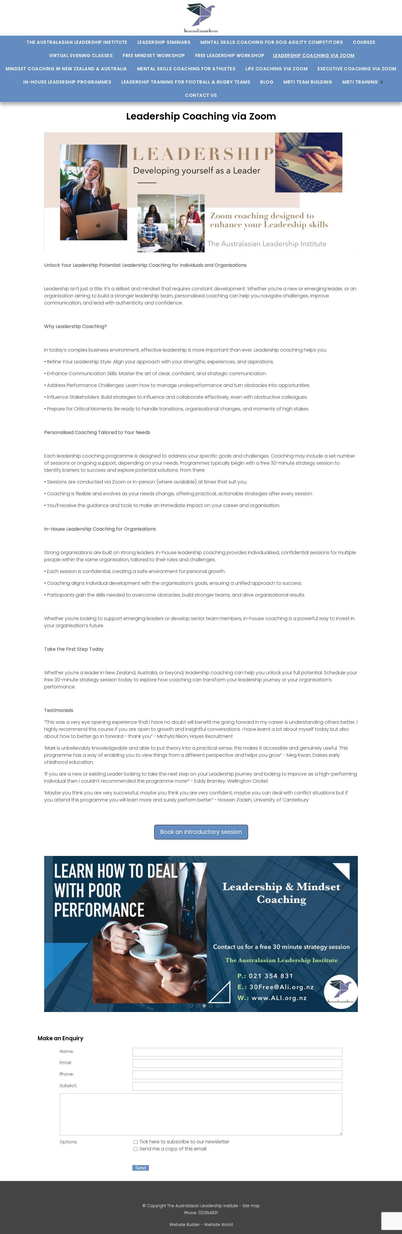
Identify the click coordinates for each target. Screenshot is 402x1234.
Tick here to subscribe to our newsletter (183, 1141)
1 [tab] (191, 1005)
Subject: (68, 1086)
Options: (69, 1142)
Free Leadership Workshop (230, 55)
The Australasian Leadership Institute (76, 42)
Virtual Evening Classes (81, 55)
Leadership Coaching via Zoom (314, 55)
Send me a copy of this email (172, 1148)
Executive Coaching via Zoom (357, 69)
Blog (266, 82)
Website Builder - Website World (201, 1225)
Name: (67, 1051)
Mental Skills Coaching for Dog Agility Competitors (271, 42)
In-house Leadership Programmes (67, 82)
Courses (364, 42)
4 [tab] (210, 1005)
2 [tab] (197, 1005)
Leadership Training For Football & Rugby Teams (185, 82)
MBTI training (360, 82)
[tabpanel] (201, 934)
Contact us (201, 95)
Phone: (67, 1074)
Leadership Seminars (164, 42)
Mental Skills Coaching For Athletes (186, 69)
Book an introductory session (201, 832)
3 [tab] (204, 1005)
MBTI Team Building (307, 82)
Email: (66, 1063)
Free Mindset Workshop (154, 55)
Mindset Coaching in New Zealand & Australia (66, 69)
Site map (251, 1206)
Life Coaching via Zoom (276, 69)
